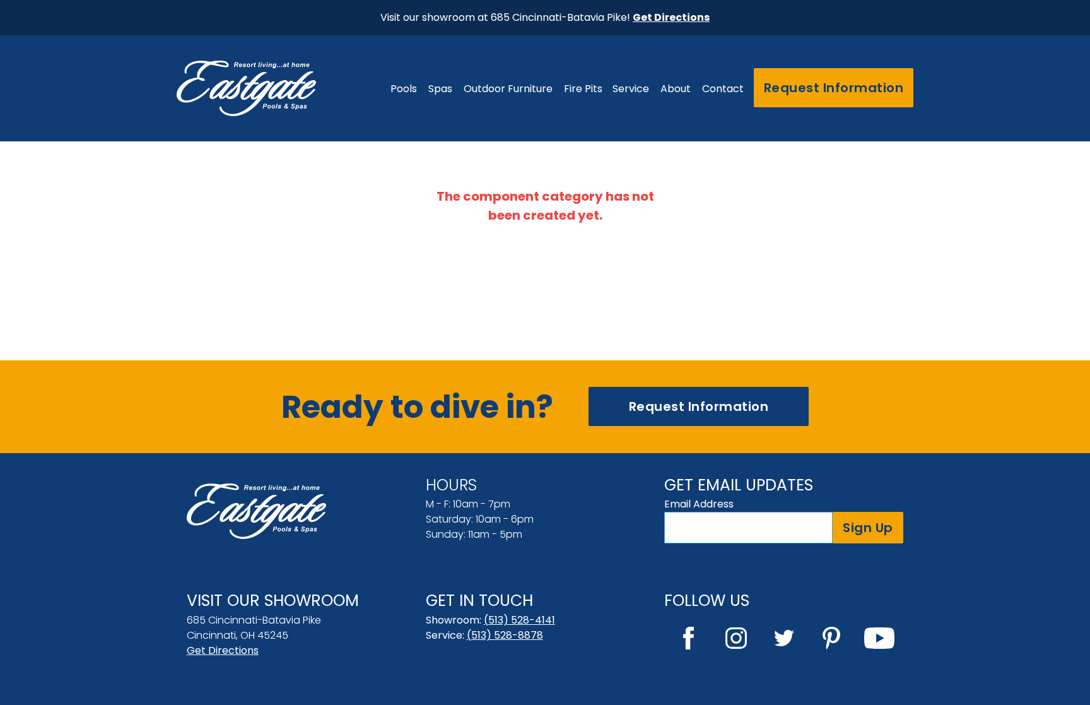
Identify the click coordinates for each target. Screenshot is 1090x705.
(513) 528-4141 (519, 620)
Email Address (699, 504)
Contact (723, 88)
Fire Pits (583, 88)
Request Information (834, 88)
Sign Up (868, 527)
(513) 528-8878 (505, 635)
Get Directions (223, 650)
